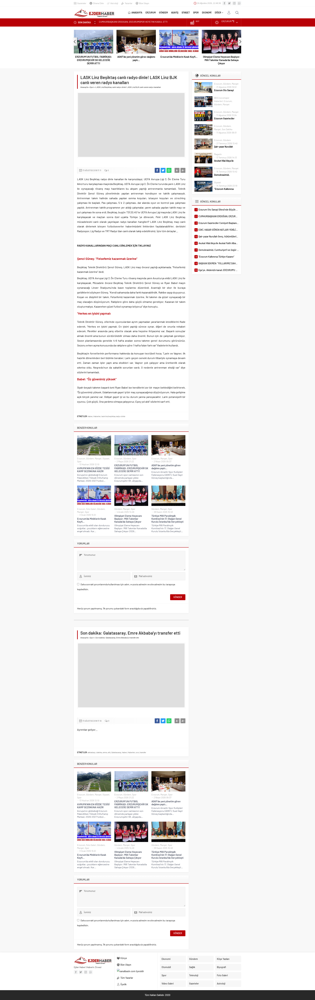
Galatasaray (116, 752)
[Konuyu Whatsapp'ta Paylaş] (169, 170)
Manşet (98, 458)
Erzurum (81, 458)
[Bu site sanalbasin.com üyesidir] (136, 971)
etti (109, 752)
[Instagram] (234, 3)
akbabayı (91, 752)
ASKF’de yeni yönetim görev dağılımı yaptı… (97, 58)
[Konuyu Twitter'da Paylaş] (163, 170)
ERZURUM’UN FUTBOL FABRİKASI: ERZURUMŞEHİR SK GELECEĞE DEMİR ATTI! (131, 468)
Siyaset (106, 458)
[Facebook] (224, 3)
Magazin (218, 154)
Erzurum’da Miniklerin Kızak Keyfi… (139, 56)
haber (90, 416)
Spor (92, 87)
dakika (99, 752)
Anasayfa (84, 87)
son (137, 752)
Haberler (97, 416)
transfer (143, 752)
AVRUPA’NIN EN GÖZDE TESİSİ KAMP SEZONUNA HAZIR (93, 470)
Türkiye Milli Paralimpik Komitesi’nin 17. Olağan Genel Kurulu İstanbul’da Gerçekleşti (224, 60)
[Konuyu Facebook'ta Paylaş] (157, 170)
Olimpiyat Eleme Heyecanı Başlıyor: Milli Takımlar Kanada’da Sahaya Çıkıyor (182, 60)
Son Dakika (227, 129)
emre (105, 752)
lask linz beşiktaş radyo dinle (113, 416)
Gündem (90, 458)
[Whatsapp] (239, 3)
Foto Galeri (91, 509)
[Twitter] (229, 3)
